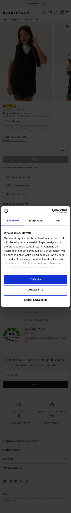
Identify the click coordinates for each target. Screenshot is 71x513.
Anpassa (33, 289)
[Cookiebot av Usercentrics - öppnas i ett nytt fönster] (52, 211)
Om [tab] (58, 220)
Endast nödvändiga (35, 299)
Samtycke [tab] (13, 220)
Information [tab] (35, 220)
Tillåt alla (35, 279)
